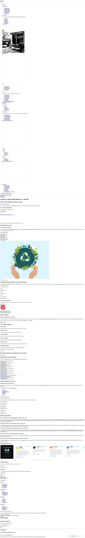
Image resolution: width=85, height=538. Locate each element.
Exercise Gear (6, 22)
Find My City (6, 13)
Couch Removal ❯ (3, 363)
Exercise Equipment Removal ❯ (5, 376)
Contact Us (9, 102)
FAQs (3, 506)
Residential (4, 53)
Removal (4, 4)
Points (5, 158)
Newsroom (4, 499)
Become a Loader (5, 161)
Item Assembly (4, 485)
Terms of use (17, 515)
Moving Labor (6, 89)
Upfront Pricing (6, 186)
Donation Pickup (7, 8)
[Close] (0, 519)
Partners (5, 107)
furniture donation (21, 347)
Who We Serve (6, 110)
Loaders (4, 149)
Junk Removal (4, 6)
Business (4, 103)
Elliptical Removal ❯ (3, 378)
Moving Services (7, 119)
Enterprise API (6, 109)
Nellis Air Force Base (5, 391)
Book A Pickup (2, 355)
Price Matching (6, 97)
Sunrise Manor (4, 390)
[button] (42, 417)
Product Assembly (7, 88)
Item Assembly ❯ (3, 406)
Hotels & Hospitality (7, 115)
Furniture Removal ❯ (3, 365)
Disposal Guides (6, 185)
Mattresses (6, 19)
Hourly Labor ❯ (3, 410)
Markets (5, 155)
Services (5, 153)
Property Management (7, 116)
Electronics (6, 21)
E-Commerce (6, 108)
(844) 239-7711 (2, 514)
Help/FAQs (6, 99)
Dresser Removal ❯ (3, 361)
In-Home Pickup (6, 9)
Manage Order (4, 102)
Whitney (3, 394)
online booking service (24, 435)
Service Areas (4, 487)
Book (1, 1)
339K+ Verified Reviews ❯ (4, 204)
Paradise (3, 393)
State (4, 530)
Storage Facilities (7, 117)
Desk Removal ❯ (3, 367)
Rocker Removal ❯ (3, 369)
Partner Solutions (5, 493)
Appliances (6, 20)
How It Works (6, 98)
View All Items (4, 23)
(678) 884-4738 (2, 480)
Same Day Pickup (7, 11)
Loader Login (10, 161)
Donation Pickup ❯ (3, 403)
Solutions (5, 106)
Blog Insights (4, 508)
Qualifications (6, 154)
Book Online (2, 196)
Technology (6, 152)
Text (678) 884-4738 (3, 193)
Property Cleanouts (7, 10)
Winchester (4, 392)
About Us (3, 498)
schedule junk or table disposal (58, 284)
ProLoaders (6, 159)
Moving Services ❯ (3, 413)
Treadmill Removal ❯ (3, 372)
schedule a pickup (43, 385)
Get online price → (3, 211)
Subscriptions (6, 160)
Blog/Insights (6, 100)
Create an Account (5, 120)
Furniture (5, 18)
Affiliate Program (5, 494)
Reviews (9, 101)
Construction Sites (7, 118)
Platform (3, 150)
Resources (4, 184)
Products (3, 156)
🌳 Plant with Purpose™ (4, 517)
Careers (3, 491)
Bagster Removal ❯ (3, 374)
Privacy (13, 515)
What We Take (6, 12)
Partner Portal (10, 120)
